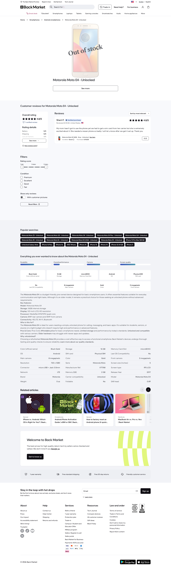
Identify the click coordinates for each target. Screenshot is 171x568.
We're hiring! (24, 524)
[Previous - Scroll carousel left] (142, 389)
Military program (71, 530)
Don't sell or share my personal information (117, 524)
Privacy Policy (115, 528)
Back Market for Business (74, 539)
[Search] (51, 7)
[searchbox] (74, 7)
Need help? (119, 7)
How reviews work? (31, 146)
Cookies (113, 520)
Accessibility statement (29, 520)
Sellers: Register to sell (73, 533)
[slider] (22, 167)
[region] (85, 410)
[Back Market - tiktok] (27, 531)
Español (148, 2)
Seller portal (69, 536)
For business (132, 7)
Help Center (47, 514)
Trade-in (68, 520)
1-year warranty (70, 514)
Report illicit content (117, 532)
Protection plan (70, 517)
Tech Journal (92, 511)
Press (22, 514)
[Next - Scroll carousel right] (148, 389)
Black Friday (91, 524)
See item (92, 137)
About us (23, 511)
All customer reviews (95, 517)
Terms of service (116, 511)
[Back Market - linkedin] (22, 536)
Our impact (24, 517)
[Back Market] (32, 7)
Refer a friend (70, 511)
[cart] (148, 7)
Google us (55, 449)
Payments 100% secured (74, 543)
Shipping (46, 517)
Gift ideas (90, 520)
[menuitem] (58, 13)
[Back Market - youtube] (32, 531)
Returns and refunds (50, 520)
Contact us (47, 511)
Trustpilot (23, 527)
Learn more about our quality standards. (77, 342)
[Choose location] (134, 2)
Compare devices (94, 514)
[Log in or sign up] (142, 7)
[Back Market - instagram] (22, 531)
